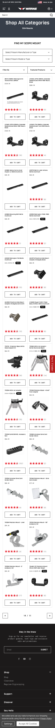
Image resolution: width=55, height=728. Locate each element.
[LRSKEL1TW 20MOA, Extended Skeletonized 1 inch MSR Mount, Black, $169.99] (40, 141)
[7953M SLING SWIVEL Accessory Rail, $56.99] (15, 450)
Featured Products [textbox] (37, 70)
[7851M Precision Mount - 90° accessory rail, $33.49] (40, 538)
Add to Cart (15, 117)
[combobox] (41, 70)
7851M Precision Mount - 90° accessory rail (38, 523)
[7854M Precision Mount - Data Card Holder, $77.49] (40, 494)
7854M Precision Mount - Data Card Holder (39, 479)
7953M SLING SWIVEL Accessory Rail (15, 435)
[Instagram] (30, 659)
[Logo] (27, 9)
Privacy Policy (46, 718)
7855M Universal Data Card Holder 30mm (13, 479)
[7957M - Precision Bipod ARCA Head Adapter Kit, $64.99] (15, 362)
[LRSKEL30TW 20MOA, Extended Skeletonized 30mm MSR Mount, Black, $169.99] (15, 141)
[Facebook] (19, 659)
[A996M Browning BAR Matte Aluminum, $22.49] (15, 229)
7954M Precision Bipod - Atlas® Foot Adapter (39, 391)
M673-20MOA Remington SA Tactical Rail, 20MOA (14, 79)
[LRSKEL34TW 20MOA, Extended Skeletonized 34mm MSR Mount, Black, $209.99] (40, 96)
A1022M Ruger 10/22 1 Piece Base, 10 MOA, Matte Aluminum (39, 303)
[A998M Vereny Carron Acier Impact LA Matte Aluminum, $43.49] (15, 187)
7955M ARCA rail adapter (13, 390)
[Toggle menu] (4, 9)
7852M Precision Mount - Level (14, 522)
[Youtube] (24, 659)
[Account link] (9, 8)
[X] (35, 659)
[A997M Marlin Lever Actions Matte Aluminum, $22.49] (40, 185)
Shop (6, 677)
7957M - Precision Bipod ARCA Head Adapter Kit (14, 347)
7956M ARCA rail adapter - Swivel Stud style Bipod (38, 347)
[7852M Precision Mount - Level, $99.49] (15, 538)
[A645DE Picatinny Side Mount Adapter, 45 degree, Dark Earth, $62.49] (15, 317)
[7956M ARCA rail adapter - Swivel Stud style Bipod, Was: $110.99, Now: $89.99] (40, 362)
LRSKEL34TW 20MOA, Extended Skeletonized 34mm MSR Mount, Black (39, 80)
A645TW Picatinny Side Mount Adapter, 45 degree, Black (39, 259)
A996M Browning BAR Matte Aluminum (14, 215)
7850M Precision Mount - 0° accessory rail (13, 567)
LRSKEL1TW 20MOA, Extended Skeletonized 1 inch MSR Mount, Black (39, 126)
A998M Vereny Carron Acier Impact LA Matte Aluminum (14, 171)
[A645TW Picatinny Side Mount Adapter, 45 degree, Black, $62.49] (40, 273)
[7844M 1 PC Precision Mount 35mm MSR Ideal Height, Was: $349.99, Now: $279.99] (40, 582)
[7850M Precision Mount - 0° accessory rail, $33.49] (15, 582)
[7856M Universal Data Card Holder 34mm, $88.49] (40, 450)
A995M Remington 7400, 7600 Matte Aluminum (39, 215)
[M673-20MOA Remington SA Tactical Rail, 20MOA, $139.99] (15, 96)
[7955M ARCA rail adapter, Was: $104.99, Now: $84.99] (15, 406)
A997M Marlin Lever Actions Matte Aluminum (38, 171)
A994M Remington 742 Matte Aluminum (14, 259)
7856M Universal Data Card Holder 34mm (38, 435)
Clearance (8, 680)
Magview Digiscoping (14, 684)
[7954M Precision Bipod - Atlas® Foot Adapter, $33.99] (40, 406)
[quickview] (24, 109)
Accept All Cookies (28, 723)
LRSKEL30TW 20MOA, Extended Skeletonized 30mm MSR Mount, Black (15, 126)
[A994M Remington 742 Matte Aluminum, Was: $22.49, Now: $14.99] (15, 273)
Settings (8, 723)
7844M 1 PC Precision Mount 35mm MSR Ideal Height (38, 567)
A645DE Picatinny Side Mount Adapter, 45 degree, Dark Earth (14, 303)
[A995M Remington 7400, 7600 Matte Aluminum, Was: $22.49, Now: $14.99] (40, 229)
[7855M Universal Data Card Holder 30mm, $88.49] (15, 494)
